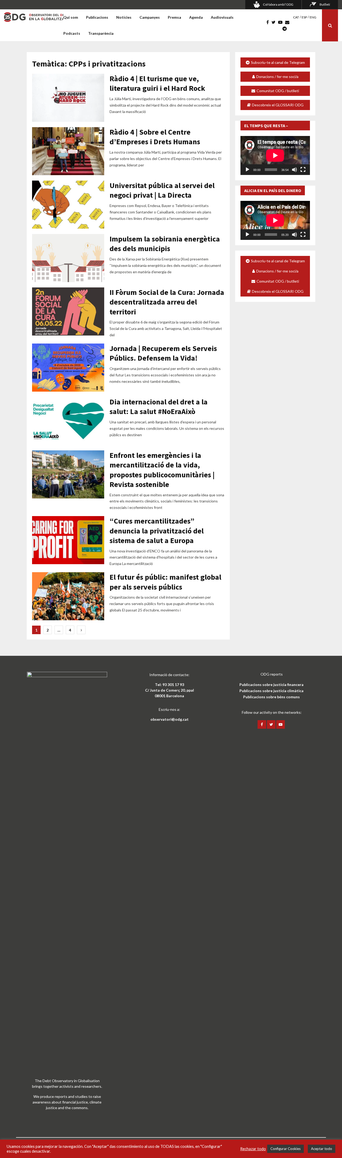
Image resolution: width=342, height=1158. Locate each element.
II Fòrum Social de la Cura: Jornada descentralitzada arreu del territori (167, 302)
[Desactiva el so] (294, 169)
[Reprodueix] (247, 169)
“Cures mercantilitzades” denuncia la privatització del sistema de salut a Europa (157, 530)
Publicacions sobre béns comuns (271, 697)
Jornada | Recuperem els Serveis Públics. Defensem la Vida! (163, 353)
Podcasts (71, 33)
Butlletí (325, 4)
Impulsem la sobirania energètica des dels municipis (165, 243)
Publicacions (97, 17)
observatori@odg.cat (169, 719)
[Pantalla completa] (303, 169)
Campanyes (149, 17)
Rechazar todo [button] (253, 1149)
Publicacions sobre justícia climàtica (271, 690)
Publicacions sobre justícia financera (271, 684)
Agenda (196, 17)
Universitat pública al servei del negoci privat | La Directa (162, 190)
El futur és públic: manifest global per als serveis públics (165, 581)
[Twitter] (274, 22)
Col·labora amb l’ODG (278, 4)
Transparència (101, 33)
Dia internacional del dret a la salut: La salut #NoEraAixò (159, 406)
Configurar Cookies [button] (285, 1149)
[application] (275, 155)
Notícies (123, 17)
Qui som (70, 17)
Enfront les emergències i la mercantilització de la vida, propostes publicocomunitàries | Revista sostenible (162, 469)
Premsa (174, 17)
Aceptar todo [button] (321, 1149)
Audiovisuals (222, 17)
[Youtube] (281, 22)
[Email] (288, 22)
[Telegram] (285, 28)
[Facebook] (268, 22)
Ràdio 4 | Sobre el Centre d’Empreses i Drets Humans (155, 136)
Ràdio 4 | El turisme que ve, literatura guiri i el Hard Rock (157, 83)
